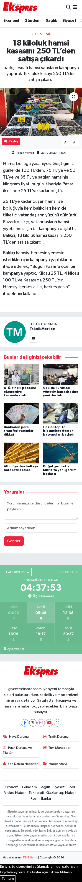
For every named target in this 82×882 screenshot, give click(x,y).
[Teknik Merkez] (15, 332)
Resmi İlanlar (41, 799)
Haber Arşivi (58, 764)
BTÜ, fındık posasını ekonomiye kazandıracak (20, 391)
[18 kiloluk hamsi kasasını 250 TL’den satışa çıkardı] (41, 112)
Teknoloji (36, 793)
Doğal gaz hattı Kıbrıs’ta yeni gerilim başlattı (59, 470)
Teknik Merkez (25, 152)
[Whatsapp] (57, 723)
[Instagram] (41, 723)
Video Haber (15, 793)
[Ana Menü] (75, 7)
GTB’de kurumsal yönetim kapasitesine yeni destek (60, 391)
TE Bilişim (30, 857)
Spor (71, 787)
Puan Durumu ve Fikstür (17, 750)
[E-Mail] (33, 338)
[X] (33, 723)
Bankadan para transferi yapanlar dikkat (18, 431)
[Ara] (68, 7)
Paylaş (13, 141)
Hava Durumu (19, 736)
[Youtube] (49, 723)
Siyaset (69, 21)
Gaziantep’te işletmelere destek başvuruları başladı (58, 431)
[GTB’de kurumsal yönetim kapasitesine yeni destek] (60, 374)
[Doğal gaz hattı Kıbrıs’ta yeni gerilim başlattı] (60, 453)
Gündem (32, 21)
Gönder (13, 541)
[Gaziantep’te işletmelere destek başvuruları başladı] (60, 414)
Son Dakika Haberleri (23, 764)
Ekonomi (11, 21)
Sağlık (51, 21)
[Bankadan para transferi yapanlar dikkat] (21, 414)
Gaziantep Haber (61, 793)
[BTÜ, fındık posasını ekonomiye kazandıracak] (21, 374)
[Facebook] (24, 723)
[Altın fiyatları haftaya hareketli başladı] (21, 453)
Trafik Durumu (58, 736)
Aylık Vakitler (15, 649)
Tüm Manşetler (59, 747)
